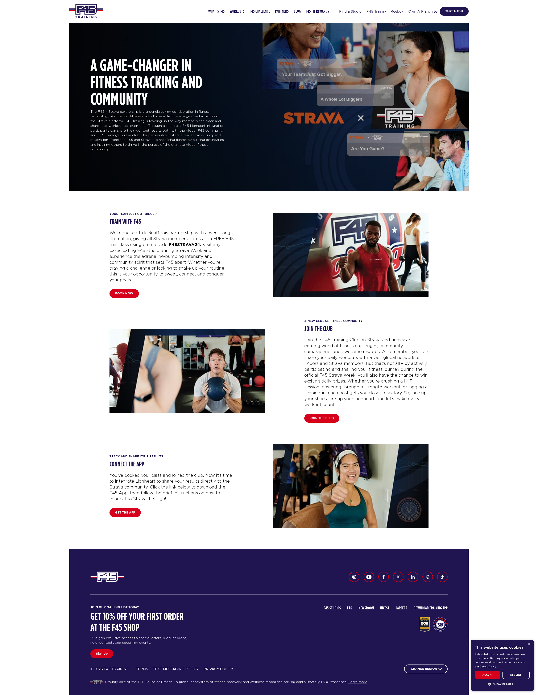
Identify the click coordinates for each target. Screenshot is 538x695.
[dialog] (502, 665)
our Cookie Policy (485, 666)
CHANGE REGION (424, 669)
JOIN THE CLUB (322, 418)
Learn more (357, 682)
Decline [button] (516, 674)
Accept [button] (488, 674)
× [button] (529, 644)
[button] (502, 684)
